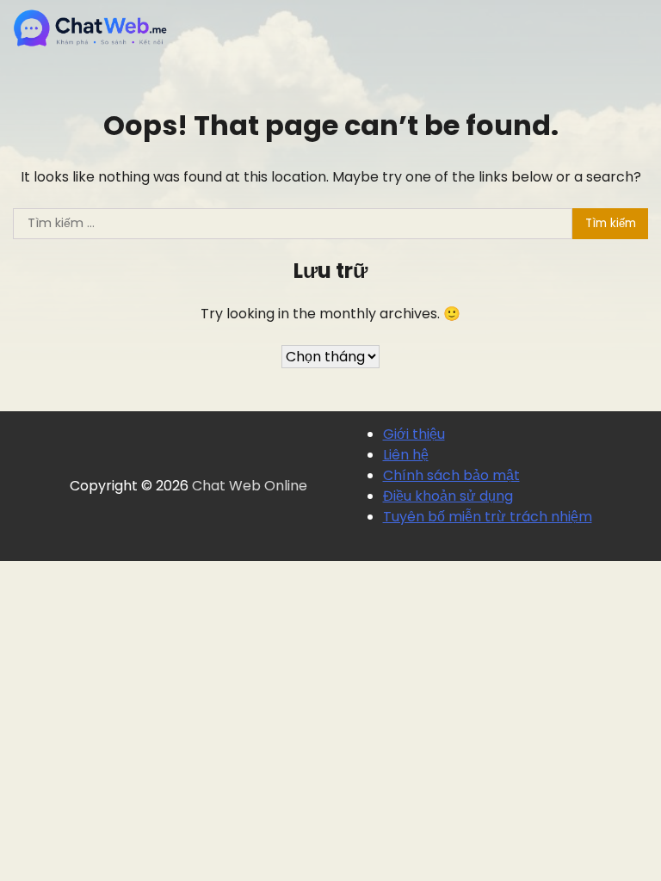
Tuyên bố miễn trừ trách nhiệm (487, 517)
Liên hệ (406, 455)
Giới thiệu (414, 434)
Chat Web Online (249, 486)
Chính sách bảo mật (451, 475)
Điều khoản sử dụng (448, 496)
